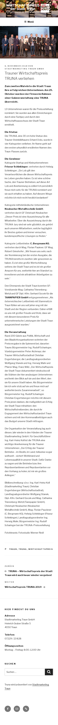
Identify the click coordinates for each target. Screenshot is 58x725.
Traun (13, 549)
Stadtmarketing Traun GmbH (24, 69)
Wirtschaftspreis (40, 549)
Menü (31, 21)
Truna (23, 549)
